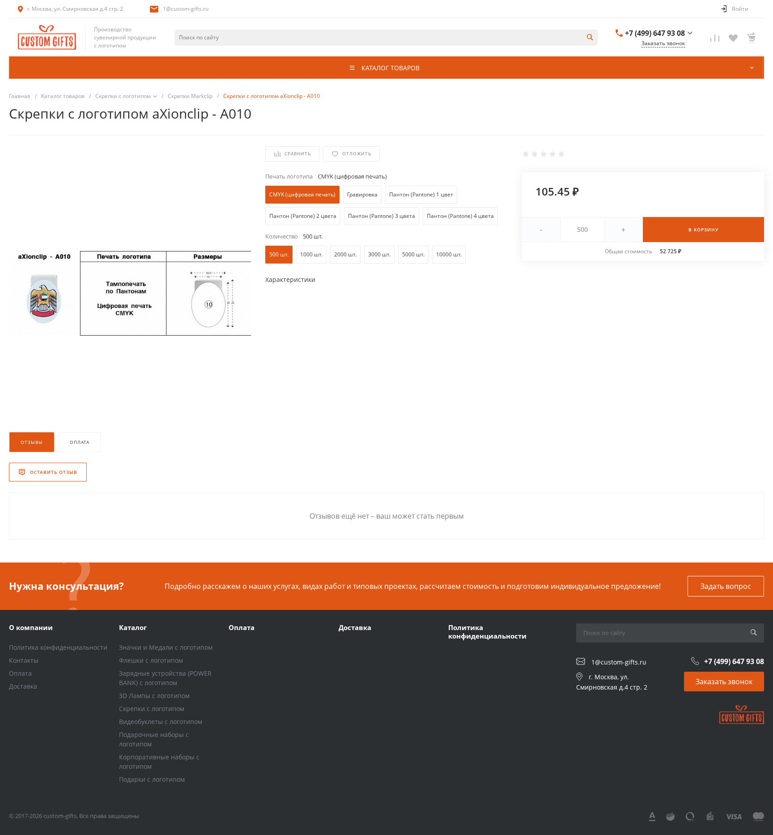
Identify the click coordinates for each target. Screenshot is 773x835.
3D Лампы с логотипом (154, 695)
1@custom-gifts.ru (185, 9)
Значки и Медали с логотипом (165, 647)
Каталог (133, 627)
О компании (31, 627)
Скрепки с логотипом (151, 708)
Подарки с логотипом (152, 779)
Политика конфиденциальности (58, 647)
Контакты (23, 660)
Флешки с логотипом (151, 660)
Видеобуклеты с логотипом (160, 721)
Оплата (20, 673)
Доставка (23, 686)
